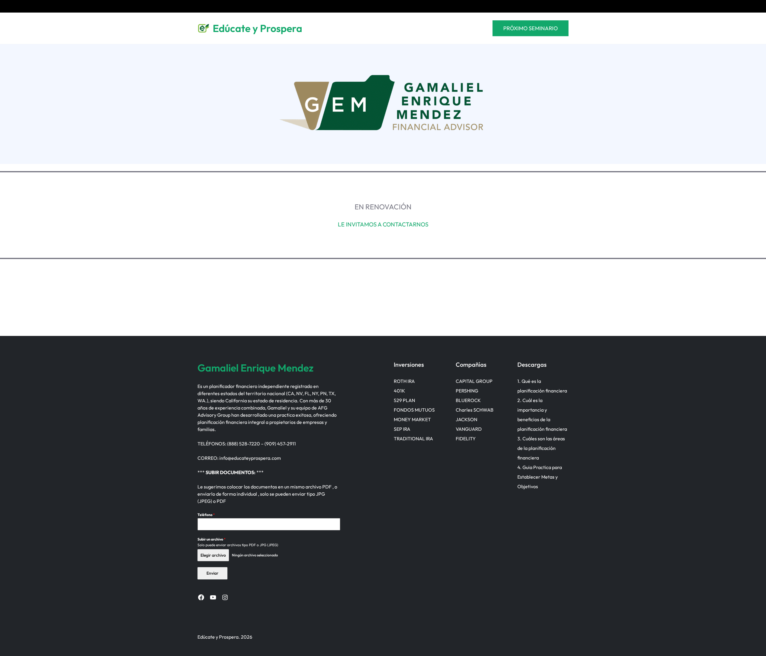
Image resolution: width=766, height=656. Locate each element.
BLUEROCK (468, 400)
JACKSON (466, 419)
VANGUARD (469, 429)
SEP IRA (402, 429)
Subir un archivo (211, 539)
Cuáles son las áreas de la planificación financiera (541, 448)
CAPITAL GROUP (474, 381)
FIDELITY (466, 439)
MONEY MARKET (412, 419)
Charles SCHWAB (474, 410)
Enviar (212, 573)
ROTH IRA (404, 381)
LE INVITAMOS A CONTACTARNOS (383, 224)
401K (399, 391)
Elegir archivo (213, 555)
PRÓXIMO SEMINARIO (530, 28)
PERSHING (467, 391)
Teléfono (206, 514)
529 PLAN (404, 400)
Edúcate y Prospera (257, 28)
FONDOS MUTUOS (414, 410)
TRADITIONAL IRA (413, 439)
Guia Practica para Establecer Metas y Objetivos (539, 476)
